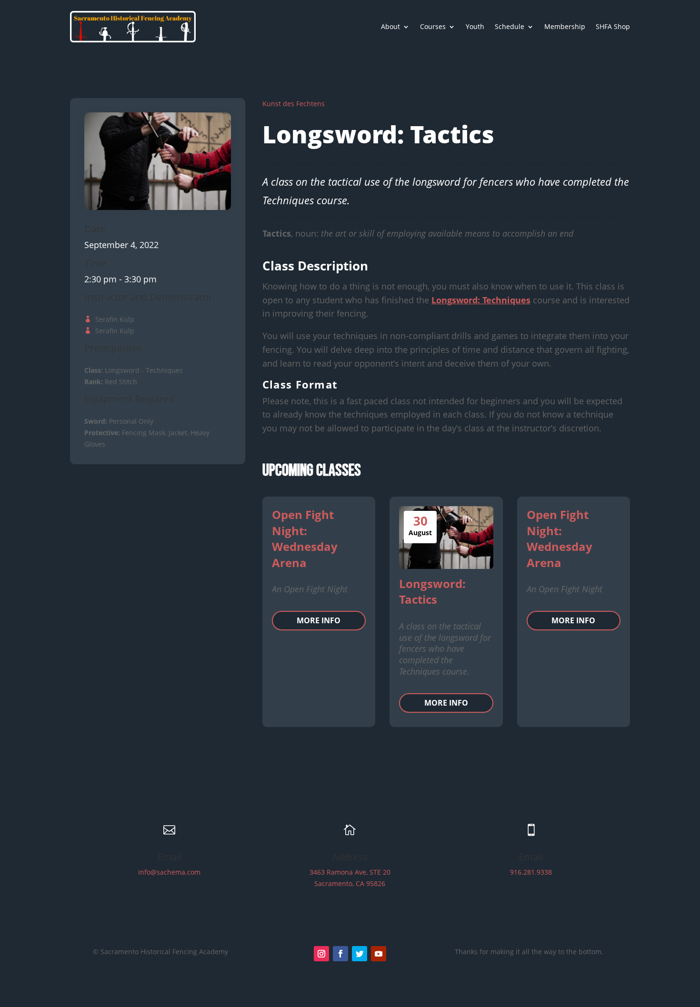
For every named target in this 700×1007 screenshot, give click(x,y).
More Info (318, 620)
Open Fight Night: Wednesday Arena (305, 538)
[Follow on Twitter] (359, 953)
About (390, 26)
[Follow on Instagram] (321, 953)
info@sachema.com (169, 872)
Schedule (509, 26)
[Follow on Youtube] (378, 953)
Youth (475, 26)
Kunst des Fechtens (293, 103)
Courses (433, 26)
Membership (564, 26)
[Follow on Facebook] (340, 953)
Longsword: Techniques (480, 300)
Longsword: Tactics (432, 592)
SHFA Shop (613, 26)
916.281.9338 (531, 872)
